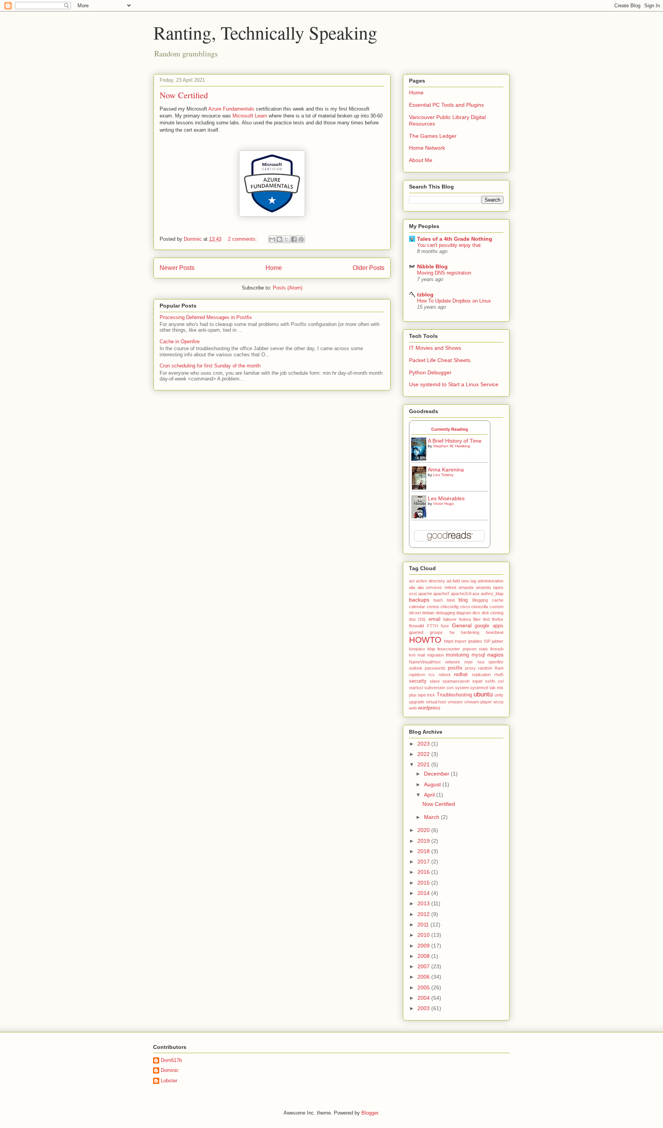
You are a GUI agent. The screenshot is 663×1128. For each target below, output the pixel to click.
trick (431, 695)
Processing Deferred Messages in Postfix (206, 317)
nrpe (468, 662)
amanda (465, 587)
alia (412, 587)
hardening (470, 632)
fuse (445, 626)
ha (452, 632)
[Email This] (272, 239)
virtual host (436, 702)
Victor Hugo (443, 503)
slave (435, 681)
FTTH (432, 626)
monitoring (457, 655)
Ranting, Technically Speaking (265, 32)
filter (477, 619)
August (433, 784)
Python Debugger (430, 372)
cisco (465, 606)
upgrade (416, 702)
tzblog (425, 294)
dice (476, 612)
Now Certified (184, 95)
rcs (432, 674)
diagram (463, 612)
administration (490, 581)
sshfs (490, 681)
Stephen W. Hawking (451, 446)
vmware (455, 702)
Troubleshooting (454, 695)
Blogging (480, 600)
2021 (424, 764)
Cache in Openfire (180, 341)
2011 (423, 924)
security (418, 681)
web (413, 708)
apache (425, 593)
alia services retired (436, 587)
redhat (461, 674)
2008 (424, 956)
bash (438, 600)
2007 (424, 966)
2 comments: (243, 239)
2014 (424, 893)
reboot (444, 674)
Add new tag (464, 581)
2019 (424, 841)
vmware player (478, 702)
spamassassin (456, 681)
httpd (448, 641)
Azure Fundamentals (231, 109)
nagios (495, 655)
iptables (475, 641)
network (452, 662)
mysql (478, 655)
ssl (500, 681)
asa (475, 593)
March (432, 817)
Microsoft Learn (250, 116)
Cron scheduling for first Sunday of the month (210, 366)
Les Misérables (446, 498)
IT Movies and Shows (435, 348)
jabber (497, 641)
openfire (495, 662)
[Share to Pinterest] (301, 239)
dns (412, 619)
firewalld (416, 626)
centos (433, 606)
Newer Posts (177, 268)
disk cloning (492, 612)
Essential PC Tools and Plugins (446, 105)
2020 (424, 830)
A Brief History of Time (455, 441)
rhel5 (498, 674)
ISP (487, 641)
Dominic (170, 1070)
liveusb (496, 649)
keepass (417, 649)
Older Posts (368, 268)
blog (463, 600)
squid (477, 681)
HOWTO (425, 640)
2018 (424, 851)
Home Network (427, 148)
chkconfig (449, 606)
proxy (470, 668)
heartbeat (494, 632)
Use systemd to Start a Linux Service (453, 384)
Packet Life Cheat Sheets (439, 360)
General (462, 625)
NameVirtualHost (424, 662)
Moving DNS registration (444, 273)
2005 (424, 987)
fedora (465, 619)
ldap (431, 649)
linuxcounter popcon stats (462, 649)
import (460, 641)
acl (411, 581)
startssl (416, 687)
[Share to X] (286, 239)
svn (450, 687)
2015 (424, 883)
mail (421, 655)
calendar (417, 606)
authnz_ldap (492, 593)
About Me (420, 160)
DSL (422, 619)
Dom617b (171, 1060)
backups (419, 600)
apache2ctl (461, 593)
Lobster (169, 1080)
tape (422, 695)
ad (449, 581)
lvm (412, 655)
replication (481, 674)
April (430, 795)
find (486, 619)
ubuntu (483, 694)
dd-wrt (415, 612)
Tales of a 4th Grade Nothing (454, 239)
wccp (498, 702)
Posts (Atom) (287, 288)
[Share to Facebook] (294, 239)
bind (451, 600)
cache (497, 600)
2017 (424, 861)
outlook (415, 668)
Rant (499, 668)
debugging (445, 612)
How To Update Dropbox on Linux (454, 301)
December (437, 774)
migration (435, 655)
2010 (424, 935)
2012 (424, 914)
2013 (424, 903)
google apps (489, 626)
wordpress (429, 708)
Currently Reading (449, 429)
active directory (430, 581)
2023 (424, 744)
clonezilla (479, 606)
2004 (424, 998)
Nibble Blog (432, 266)
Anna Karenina (446, 469)
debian (428, 612)
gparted (416, 632)
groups (436, 632)
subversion (434, 687)
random (485, 668)
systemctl (479, 687)
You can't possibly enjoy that (449, 245)
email (434, 619)
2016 (424, 872)
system (462, 687)
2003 (424, 1008)
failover (450, 619)
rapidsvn (417, 674)
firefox (497, 619)
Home (274, 268)
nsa (480, 662)
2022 (424, 754)
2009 (424, 946)
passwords (435, 668)
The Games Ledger (433, 136)
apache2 (441, 593)
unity (499, 695)
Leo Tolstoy (443, 475)
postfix (455, 668)
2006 (424, 977)
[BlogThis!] (279, 239)
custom (496, 606)
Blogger (369, 1113)
